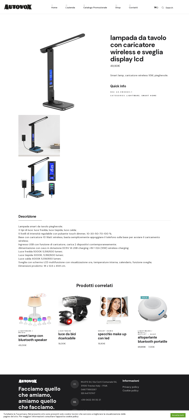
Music (22, 332)
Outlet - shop (147, 334)
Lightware (133, 96)
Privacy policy (131, 387)
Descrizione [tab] (27, 216)
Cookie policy (130, 390)
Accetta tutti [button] (178, 415)
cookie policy (71, 416)
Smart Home (149, 96)
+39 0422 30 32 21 (91, 399)
